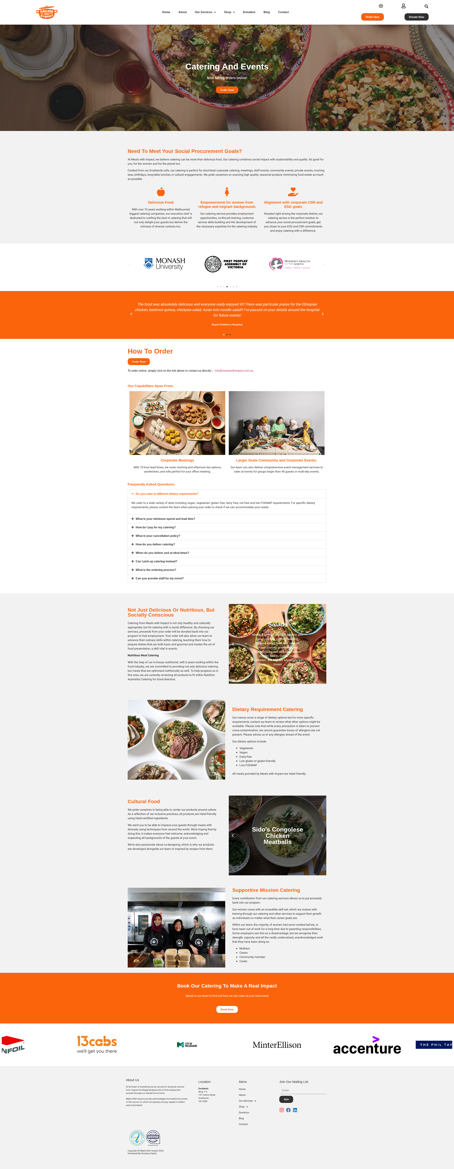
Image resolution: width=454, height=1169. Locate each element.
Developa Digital (149, 1153)
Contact (283, 12)
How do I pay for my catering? (156, 527)
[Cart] (381, 6)
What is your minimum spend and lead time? (165, 518)
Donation (249, 12)
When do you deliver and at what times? (162, 552)
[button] (427, 6)
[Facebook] (289, 1110)
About (182, 12)
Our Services (203, 12)
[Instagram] (282, 1110)
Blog (267, 12)
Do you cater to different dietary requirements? (167, 493)
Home (166, 12)
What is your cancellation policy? (158, 535)
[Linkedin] (296, 1110)
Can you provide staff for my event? (160, 578)
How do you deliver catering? (155, 544)
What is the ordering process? (156, 569)
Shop (227, 12)
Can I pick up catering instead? (156, 561)
